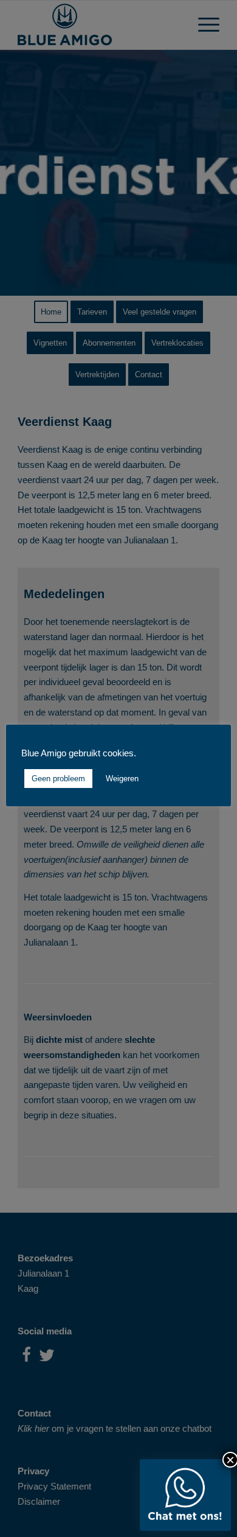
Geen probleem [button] (58, 778)
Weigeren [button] (122, 778)
